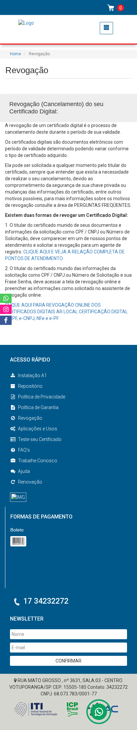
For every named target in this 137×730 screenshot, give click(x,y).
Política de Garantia (38, 407)
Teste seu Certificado (40, 439)
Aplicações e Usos (37, 428)
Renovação (30, 482)
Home (15, 54)
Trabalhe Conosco (37, 460)
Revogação (30, 418)
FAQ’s (24, 450)
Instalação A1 (32, 375)
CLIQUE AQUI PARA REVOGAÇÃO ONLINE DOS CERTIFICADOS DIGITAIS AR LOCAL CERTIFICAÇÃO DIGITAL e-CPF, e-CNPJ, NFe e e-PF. (66, 311)
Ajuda (24, 471)
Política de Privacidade (41, 396)
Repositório (30, 386)
